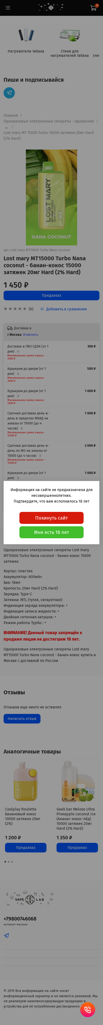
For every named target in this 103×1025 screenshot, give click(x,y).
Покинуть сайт (51, 518)
